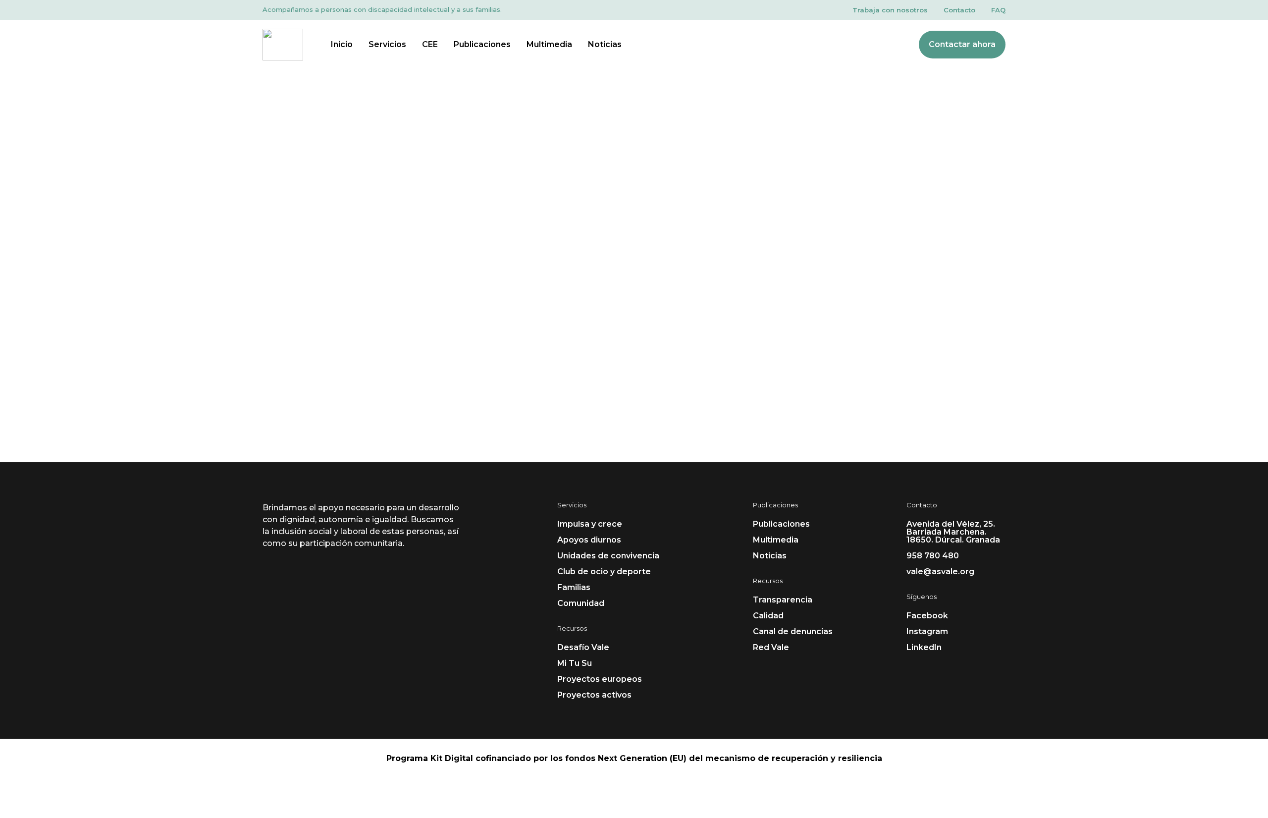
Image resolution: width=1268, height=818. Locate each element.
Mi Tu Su (574, 663)
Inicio (342, 44)
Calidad (768, 615)
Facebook (927, 615)
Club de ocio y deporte (604, 571)
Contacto (959, 10)
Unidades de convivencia (608, 555)
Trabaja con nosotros (890, 10)
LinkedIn (924, 647)
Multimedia (549, 44)
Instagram (927, 631)
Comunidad (580, 603)
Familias (573, 587)
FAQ (998, 10)
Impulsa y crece (589, 524)
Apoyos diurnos (589, 540)
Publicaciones (482, 44)
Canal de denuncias (793, 631)
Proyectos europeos (599, 679)
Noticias (605, 44)
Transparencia (782, 599)
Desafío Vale (583, 647)
